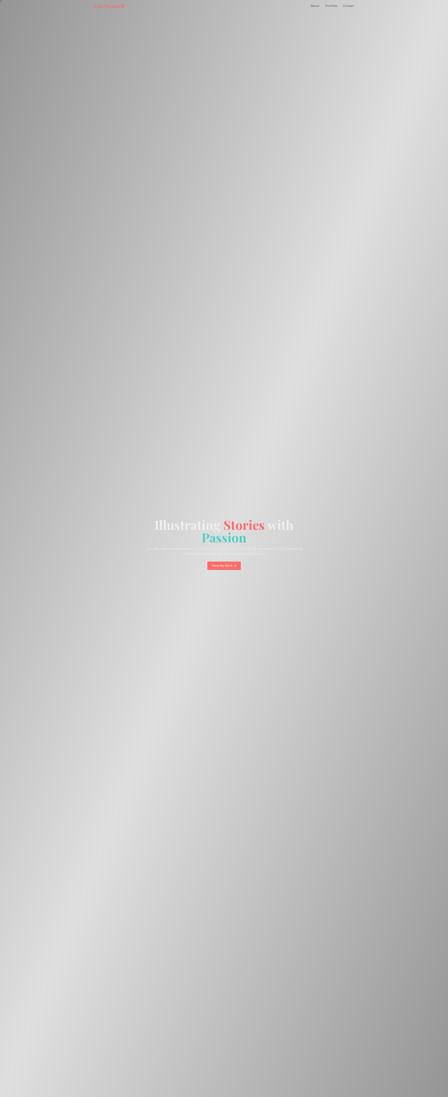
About (315, 6)
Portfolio (331, 6)
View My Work (222, 565)
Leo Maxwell (109, 6)
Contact (348, 6)
